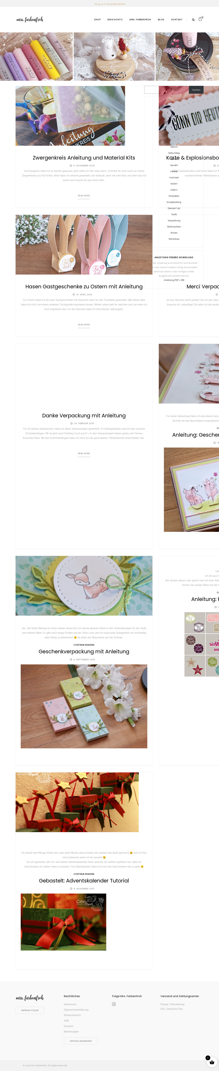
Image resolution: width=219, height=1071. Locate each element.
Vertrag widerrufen (81, 1041)
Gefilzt (174, 159)
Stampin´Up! (174, 208)
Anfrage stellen (29, 1010)
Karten (174, 183)
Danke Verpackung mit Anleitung (84, 415)
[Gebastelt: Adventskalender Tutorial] (77, 802)
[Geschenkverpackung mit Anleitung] (84, 585)
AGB (66, 1020)
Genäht (174, 165)
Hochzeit (174, 177)
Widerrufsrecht (72, 1015)
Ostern (173, 190)
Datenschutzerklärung (76, 1009)
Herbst (173, 171)
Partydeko (174, 196)
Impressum (70, 1004)
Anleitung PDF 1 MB (174, 280)
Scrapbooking (174, 202)
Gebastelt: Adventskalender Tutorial (84, 880)
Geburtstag (174, 153)
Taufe (174, 214)
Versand (68, 1026)
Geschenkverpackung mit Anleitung (84, 651)
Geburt (174, 147)
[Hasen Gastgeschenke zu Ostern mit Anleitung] (84, 244)
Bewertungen (71, 1031)
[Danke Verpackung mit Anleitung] (84, 374)
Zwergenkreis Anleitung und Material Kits (84, 157)
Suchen (196, 90)
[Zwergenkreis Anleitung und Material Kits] (70, 115)
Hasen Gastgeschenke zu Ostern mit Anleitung (84, 286)
